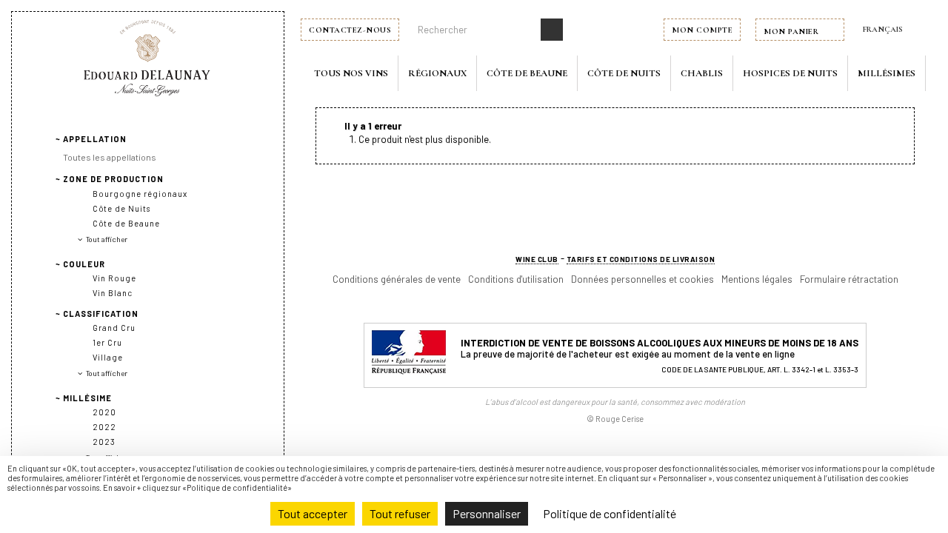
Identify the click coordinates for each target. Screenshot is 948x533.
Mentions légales (756, 279)
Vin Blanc (113, 293)
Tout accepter (312, 513)
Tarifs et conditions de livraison (641, 259)
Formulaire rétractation (849, 279)
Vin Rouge (114, 278)
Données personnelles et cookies (642, 279)
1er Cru (107, 342)
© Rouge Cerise (615, 418)
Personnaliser (487, 513)
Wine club (536, 259)
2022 (104, 427)
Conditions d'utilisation (516, 279)
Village (108, 357)
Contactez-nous (350, 30)
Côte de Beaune (527, 73)
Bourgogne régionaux (140, 193)
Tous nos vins (351, 73)
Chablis (702, 73)
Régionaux (437, 73)
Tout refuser (400, 513)
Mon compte (702, 30)
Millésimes (886, 73)
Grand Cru (114, 327)
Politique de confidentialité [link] (609, 513)
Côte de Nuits (624, 73)
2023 (104, 441)
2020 (104, 412)
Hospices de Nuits (790, 73)
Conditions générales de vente (397, 279)
